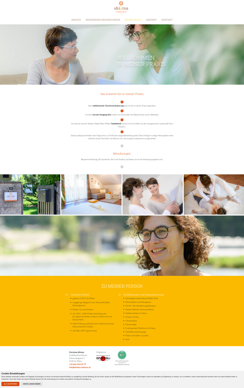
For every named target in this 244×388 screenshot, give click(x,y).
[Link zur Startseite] (121, 8)
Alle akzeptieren (10, 384)
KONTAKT (167, 19)
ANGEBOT (151, 19)
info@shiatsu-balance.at (80, 367)
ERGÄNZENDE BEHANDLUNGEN (103, 19)
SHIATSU (76, 19)
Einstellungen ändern (31, 384)
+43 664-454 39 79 (77, 364)
